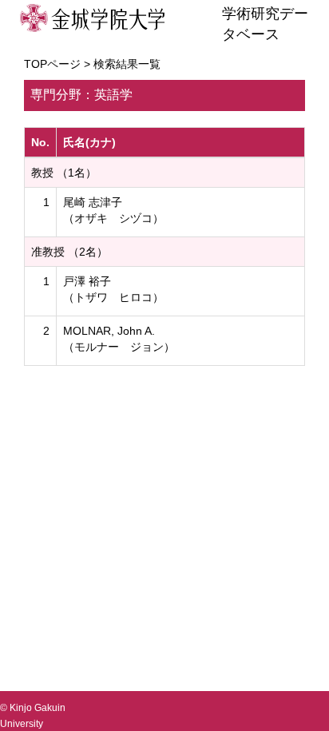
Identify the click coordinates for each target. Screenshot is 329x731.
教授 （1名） (64, 172)
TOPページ (52, 64)
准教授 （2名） (69, 251)
